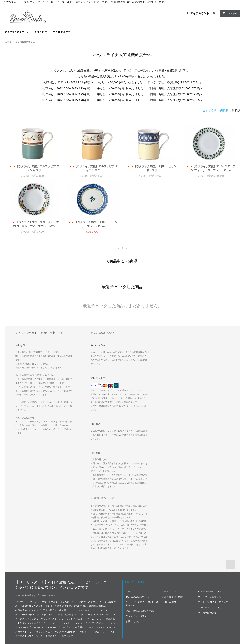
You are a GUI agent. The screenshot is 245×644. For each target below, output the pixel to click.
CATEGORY (15, 32)
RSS (164, 602)
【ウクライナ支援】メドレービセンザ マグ (155, 168)
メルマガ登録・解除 (172, 597)
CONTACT (62, 32)
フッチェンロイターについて (213, 602)
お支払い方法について (137, 597)
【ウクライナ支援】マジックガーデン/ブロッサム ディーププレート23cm (34, 224)
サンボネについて (207, 613)
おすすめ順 (209, 110)
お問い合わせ (133, 621)
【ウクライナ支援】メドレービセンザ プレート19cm (96, 224)
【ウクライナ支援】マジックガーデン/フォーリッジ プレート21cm (213, 168)
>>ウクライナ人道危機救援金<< (20, 42)
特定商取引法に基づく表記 (140, 611)
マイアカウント (199, 13)
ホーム (129, 591)
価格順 (224, 110)
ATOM (172, 602)
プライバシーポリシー (137, 616)
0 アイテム (232, 13)
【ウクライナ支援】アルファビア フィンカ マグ (37, 168)
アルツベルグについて (209, 607)
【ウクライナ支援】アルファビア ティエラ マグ (96, 168)
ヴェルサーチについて (209, 597)
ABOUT (40, 32)
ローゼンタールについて (211, 591)
